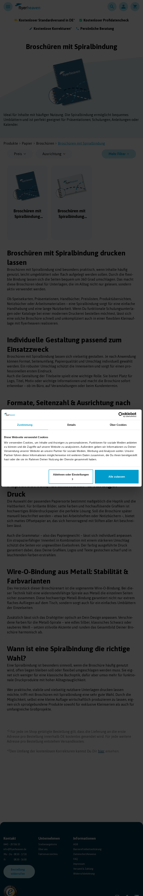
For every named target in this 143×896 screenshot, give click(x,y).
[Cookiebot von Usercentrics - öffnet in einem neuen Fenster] (123, 414)
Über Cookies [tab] (118, 424)
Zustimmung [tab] (25, 424)
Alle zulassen (116, 476)
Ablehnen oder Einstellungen (71, 474)
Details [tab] (71, 424)
